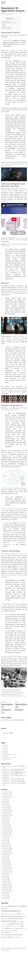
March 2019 (6, 806)
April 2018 (5, 823)
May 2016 (5, 859)
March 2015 (6, 881)
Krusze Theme (5, 950)
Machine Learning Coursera (10, 757)
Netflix (18, 926)
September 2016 (7, 853)
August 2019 (6, 798)
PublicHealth (10, 696)
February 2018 (6, 826)
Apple (24, 906)
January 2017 (6, 846)
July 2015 (5, 875)
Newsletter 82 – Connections (10, 780)
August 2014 (6, 892)
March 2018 (6, 824)
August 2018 (6, 817)
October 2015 (6, 870)
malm (2, 14)
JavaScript (3, 924)
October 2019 (6, 795)
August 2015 (6, 873)
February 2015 (6, 882)
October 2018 (6, 814)
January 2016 (6, 865)
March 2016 (6, 862)
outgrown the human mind (18, 50)
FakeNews (17, 692)
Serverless (3, 930)
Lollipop (7, 924)
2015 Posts (5, 746)
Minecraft (15, 926)
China (8, 916)
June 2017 (5, 839)
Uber (14, 937)
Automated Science (6, 21)
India (17, 921)
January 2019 (6, 809)
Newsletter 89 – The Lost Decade (11, 766)
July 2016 (5, 856)
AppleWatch (4, 908)
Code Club (5, 756)
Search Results (6, 759)
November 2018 (7, 812)
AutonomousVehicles (12, 914)
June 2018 (5, 820)
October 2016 (6, 851)
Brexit (3, 916)
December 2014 (6, 886)
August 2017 (6, 835)
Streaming (16, 696)
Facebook (5, 921)
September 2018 (7, 815)
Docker (6, 918)
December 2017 (6, 829)
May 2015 (5, 878)
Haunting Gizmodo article (9, 656)
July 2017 (5, 837)
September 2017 (7, 834)
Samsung (19, 928)
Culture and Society (6, 28)
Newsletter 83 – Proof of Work (10, 778)
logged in (11, 720)
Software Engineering (6, 27)
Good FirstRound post (7, 488)
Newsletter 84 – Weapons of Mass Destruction (14, 775)
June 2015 (5, 876)
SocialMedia (10, 930)
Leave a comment (9, 14)
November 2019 (7, 793)
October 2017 (6, 832)
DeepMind (24, 916)
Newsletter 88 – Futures (8, 769)
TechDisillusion (6, 932)
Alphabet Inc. (14, 271)
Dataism (12, 692)
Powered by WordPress (17, 948)
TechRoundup (10, 689)
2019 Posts (5, 753)
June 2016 (5, 857)
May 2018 (5, 821)
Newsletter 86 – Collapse (9, 772)
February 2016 (6, 864)
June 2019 (5, 801)
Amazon (4, 25)
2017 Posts (5, 749)
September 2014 (7, 890)
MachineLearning (11, 694)
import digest (3, 2)
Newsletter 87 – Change (8, 771)
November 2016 (7, 850)
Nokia (22, 926)
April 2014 (5, 898)
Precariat (2, 928)
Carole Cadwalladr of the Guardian (11, 604)
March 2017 (6, 843)
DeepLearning (16, 916)
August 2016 (6, 854)
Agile (2, 906)
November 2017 (7, 831)
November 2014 (7, 887)
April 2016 (5, 861)
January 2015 (6, 884)
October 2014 (6, 889)
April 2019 (5, 804)
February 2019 (6, 807)
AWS (18, 914)
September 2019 (7, 796)
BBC (19, 691)
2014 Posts (5, 745)
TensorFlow (23, 696)
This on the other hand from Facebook (12, 509)
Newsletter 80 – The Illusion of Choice (12, 783)
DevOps (3, 918)
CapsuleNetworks (5, 692)
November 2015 (7, 868)
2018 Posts (5, 751)
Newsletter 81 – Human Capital (10, 782)
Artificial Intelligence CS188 (9, 754)
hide (13, 18)
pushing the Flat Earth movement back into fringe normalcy (14, 575)
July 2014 (5, 893)
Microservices (4, 926)
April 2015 (5, 879)
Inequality (3, 694)
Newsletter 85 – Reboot (8, 774)
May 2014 (5, 897)
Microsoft (10, 926)
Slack (7, 930)
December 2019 (6, 792)
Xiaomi (18, 937)
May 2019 (5, 803)
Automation (14, 691)
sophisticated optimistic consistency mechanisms (14, 542)
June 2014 (5, 895)
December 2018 (6, 810)
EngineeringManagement (15, 918)
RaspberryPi (13, 928)
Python (7, 928)
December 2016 (6, 848)
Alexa (5, 906)
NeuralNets (4, 696)
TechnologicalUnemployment (12, 934)
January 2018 (6, 828)
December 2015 (6, 867)
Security (24, 928)
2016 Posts (5, 748)
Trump (10, 937)
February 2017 (6, 845)
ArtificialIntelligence (6, 691)
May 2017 (5, 840)
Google (22, 692)
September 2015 (7, 872)
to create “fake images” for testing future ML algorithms (14, 390)
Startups (15, 930)
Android (18, 906)
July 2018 (5, 818)
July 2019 (5, 799)
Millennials (18, 694)
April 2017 (5, 842)
